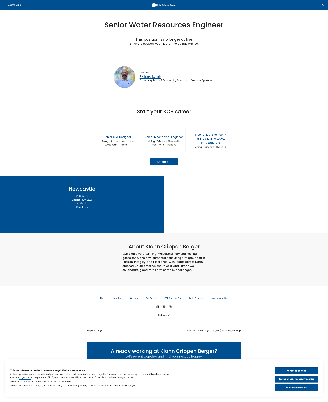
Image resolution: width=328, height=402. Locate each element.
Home (103, 298)
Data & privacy (196, 298)
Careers (134, 298)
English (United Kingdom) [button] (225, 330)
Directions (82, 207)
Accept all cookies (296, 370)
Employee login (94, 330)
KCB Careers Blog (173, 298)
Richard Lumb (150, 76)
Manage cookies (220, 298)
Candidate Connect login (197, 330)
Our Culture (151, 298)
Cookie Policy (25, 381)
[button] (323, 5)
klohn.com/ (164, 315)
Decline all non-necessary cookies (296, 379)
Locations (118, 298)
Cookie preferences (296, 387)
